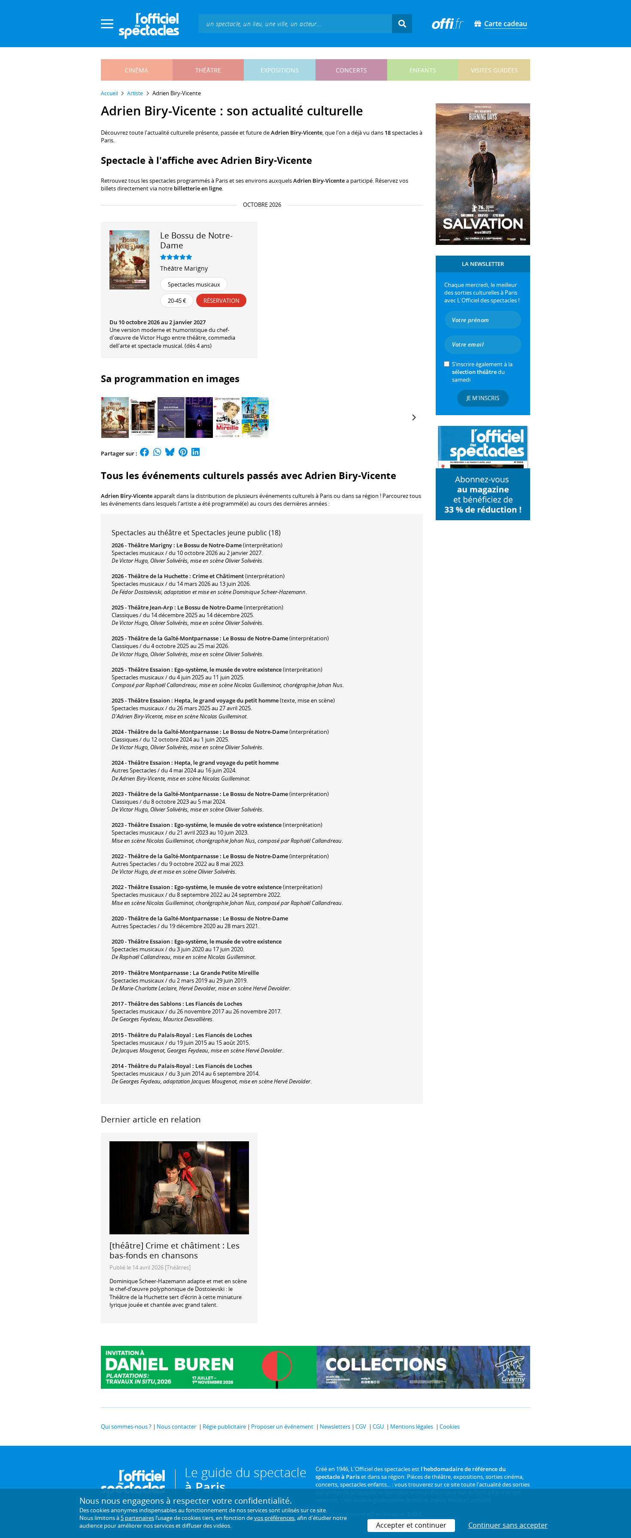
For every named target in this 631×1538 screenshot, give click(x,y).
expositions (280, 70)
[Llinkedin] (195, 453)
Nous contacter (176, 1426)
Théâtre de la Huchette (158, 576)
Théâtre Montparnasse (158, 973)
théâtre (208, 70)
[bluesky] (170, 453)
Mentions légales (411, 1426)
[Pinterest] (183, 453)
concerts (351, 70)
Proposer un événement (282, 1426)
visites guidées (494, 70)
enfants (423, 70)
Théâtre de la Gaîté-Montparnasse (173, 638)
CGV (360, 1426)
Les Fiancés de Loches (213, 1003)
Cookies (450, 1426)
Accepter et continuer (411, 1525)
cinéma (136, 70)
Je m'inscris (483, 398)
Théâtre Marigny (184, 268)
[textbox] (295, 23)
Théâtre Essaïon (149, 669)
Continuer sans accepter (508, 1525)
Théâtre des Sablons (154, 1003)
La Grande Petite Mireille (226, 973)
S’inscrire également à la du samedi (482, 371)
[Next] (413, 417)
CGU (378, 1426)
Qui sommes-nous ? (126, 1426)
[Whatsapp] (157, 453)
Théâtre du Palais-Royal (159, 1035)
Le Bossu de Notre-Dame (209, 545)
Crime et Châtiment (218, 576)
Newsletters (335, 1426)
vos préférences (274, 1518)
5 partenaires (137, 1518)
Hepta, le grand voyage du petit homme (226, 700)
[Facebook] (145, 453)
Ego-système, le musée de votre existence (228, 669)
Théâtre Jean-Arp (150, 607)
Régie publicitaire (224, 1426)
